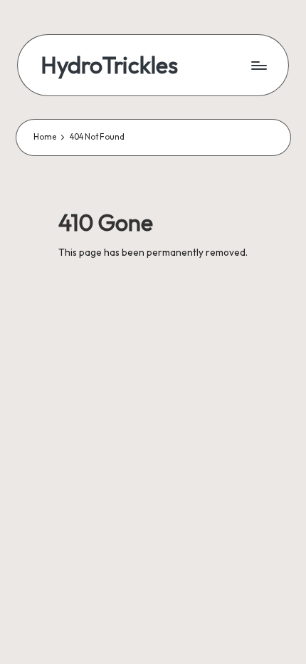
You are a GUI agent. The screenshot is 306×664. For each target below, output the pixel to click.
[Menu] (258, 65)
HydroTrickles (109, 65)
